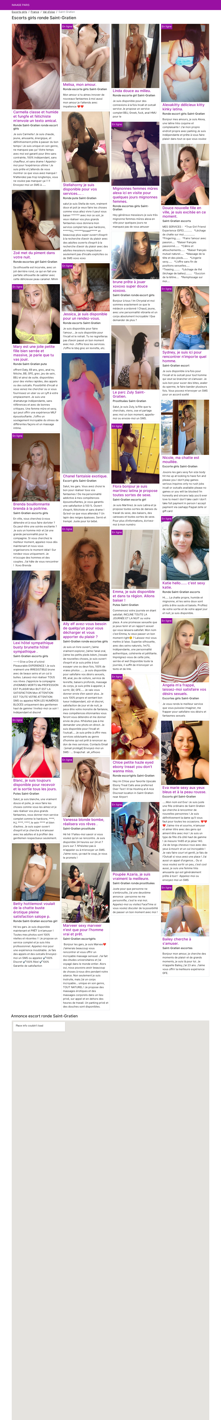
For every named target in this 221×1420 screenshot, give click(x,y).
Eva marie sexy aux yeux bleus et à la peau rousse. (184, 789)
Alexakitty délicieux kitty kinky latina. (183, 107)
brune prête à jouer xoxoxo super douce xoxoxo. (130, 286)
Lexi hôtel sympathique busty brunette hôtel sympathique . (33, 647)
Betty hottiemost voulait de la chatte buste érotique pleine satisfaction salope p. (34, 910)
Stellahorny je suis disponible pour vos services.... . (80, 189)
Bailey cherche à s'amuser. (176, 941)
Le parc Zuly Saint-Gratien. (129, 394)
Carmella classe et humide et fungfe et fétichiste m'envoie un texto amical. (35, 116)
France (35, 11)
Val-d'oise (49, 11)
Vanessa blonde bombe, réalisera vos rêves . (83, 821)
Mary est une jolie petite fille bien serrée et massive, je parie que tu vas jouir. (34, 353)
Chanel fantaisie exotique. (85, 476)
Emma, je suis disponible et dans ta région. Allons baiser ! (134, 595)
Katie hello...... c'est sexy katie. (183, 585)
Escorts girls (19, 11)
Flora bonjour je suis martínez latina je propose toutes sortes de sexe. (135, 490)
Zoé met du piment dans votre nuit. (34, 255)
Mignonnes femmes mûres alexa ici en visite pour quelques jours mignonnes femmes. (135, 195)
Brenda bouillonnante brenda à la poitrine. (31, 506)
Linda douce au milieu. (132, 91)
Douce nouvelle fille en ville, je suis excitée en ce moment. (184, 212)
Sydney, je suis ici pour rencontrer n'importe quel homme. (184, 356)
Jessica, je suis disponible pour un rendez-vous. (85, 316)
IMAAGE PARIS (21, 5)
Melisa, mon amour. (79, 84)
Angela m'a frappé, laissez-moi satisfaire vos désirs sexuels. (184, 689)
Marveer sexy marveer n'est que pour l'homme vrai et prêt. (83, 929)
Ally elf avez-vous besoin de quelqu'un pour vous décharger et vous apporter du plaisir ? (84, 630)
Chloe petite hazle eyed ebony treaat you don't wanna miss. (133, 766)
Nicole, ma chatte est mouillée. (180, 459)
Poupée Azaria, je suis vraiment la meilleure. (131, 876)
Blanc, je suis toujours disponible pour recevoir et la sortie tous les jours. (35, 784)
